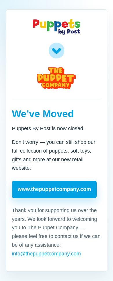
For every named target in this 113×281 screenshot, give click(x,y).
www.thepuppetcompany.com (54, 189)
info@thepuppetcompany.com (46, 254)
